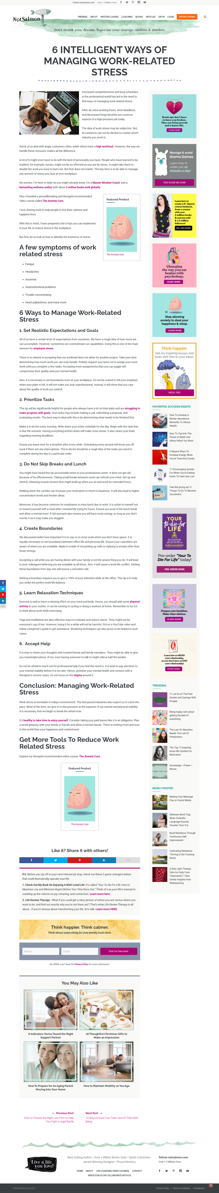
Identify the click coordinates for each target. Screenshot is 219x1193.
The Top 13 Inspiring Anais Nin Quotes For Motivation (181, 751)
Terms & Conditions (181, 1188)
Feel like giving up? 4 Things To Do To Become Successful (183, 491)
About (94, 17)
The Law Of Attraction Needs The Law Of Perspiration (181, 733)
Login (170, 17)
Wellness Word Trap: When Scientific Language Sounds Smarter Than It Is (180, 820)
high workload (104, 146)
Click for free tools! (119, 951)
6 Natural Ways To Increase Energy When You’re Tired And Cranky (182, 455)
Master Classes (110, 17)
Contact (137, 1171)
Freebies (82, 17)
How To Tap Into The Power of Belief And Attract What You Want (181, 437)
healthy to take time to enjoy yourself (45, 720)
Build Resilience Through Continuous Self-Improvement (183, 837)
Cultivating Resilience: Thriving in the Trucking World (182, 854)
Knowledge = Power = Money (181, 767)
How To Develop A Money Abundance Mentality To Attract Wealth (180, 420)
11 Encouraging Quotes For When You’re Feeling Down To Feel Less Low (182, 473)
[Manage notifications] (211, 1185)
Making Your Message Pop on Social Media (181, 798)
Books (139, 17)
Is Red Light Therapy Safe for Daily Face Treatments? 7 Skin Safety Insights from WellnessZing (180, 875)
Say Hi (161, 17)
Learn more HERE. (107, 909)
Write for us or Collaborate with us (109, 1175)
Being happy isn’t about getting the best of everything (182, 715)
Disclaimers (199, 1188)
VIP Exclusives (187, 17)
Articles (151, 17)
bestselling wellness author (35, 187)
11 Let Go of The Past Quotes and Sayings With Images (183, 698)
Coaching (127, 17)
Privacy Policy (162, 1188)
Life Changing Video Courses (112, 1171)
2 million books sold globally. (83, 187)
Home (80, 1171)
